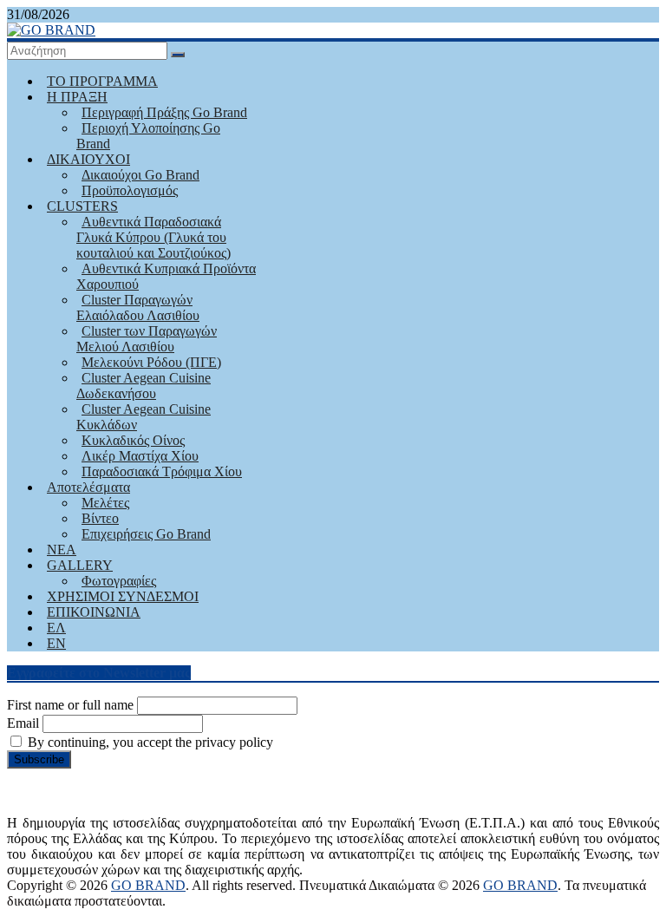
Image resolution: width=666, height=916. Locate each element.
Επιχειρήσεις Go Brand (146, 534)
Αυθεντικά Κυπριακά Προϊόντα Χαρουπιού (166, 276)
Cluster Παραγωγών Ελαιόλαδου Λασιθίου (137, 307)
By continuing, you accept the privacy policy (148, 742)
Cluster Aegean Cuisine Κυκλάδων (143, 417)
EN (56, 643)
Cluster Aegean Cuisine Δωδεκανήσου (143, 385)
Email (23, 723)
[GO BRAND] (51, 30)
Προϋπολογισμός (130, 190)
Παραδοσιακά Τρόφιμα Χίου (162, 471)
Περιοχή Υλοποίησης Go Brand (148, 136)
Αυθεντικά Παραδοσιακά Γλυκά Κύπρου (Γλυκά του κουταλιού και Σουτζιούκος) (153, 237)
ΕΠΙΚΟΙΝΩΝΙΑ (93, 612)
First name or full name (70, 704)
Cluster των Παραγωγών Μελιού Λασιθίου (146, 339)
